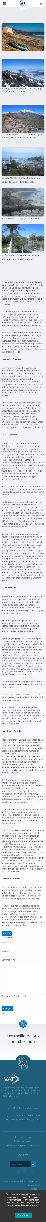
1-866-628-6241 (24, 1141)
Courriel (5, 951)
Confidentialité (18, 1181)
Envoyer (7, 1008)
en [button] (43, 3)
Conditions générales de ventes (33, 1185)
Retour (6, 933)
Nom (4, 942)
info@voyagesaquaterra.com (24, 1145)
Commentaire (8, 959)
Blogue (6, 1181)
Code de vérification (11, 996)
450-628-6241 (24, 1137)
